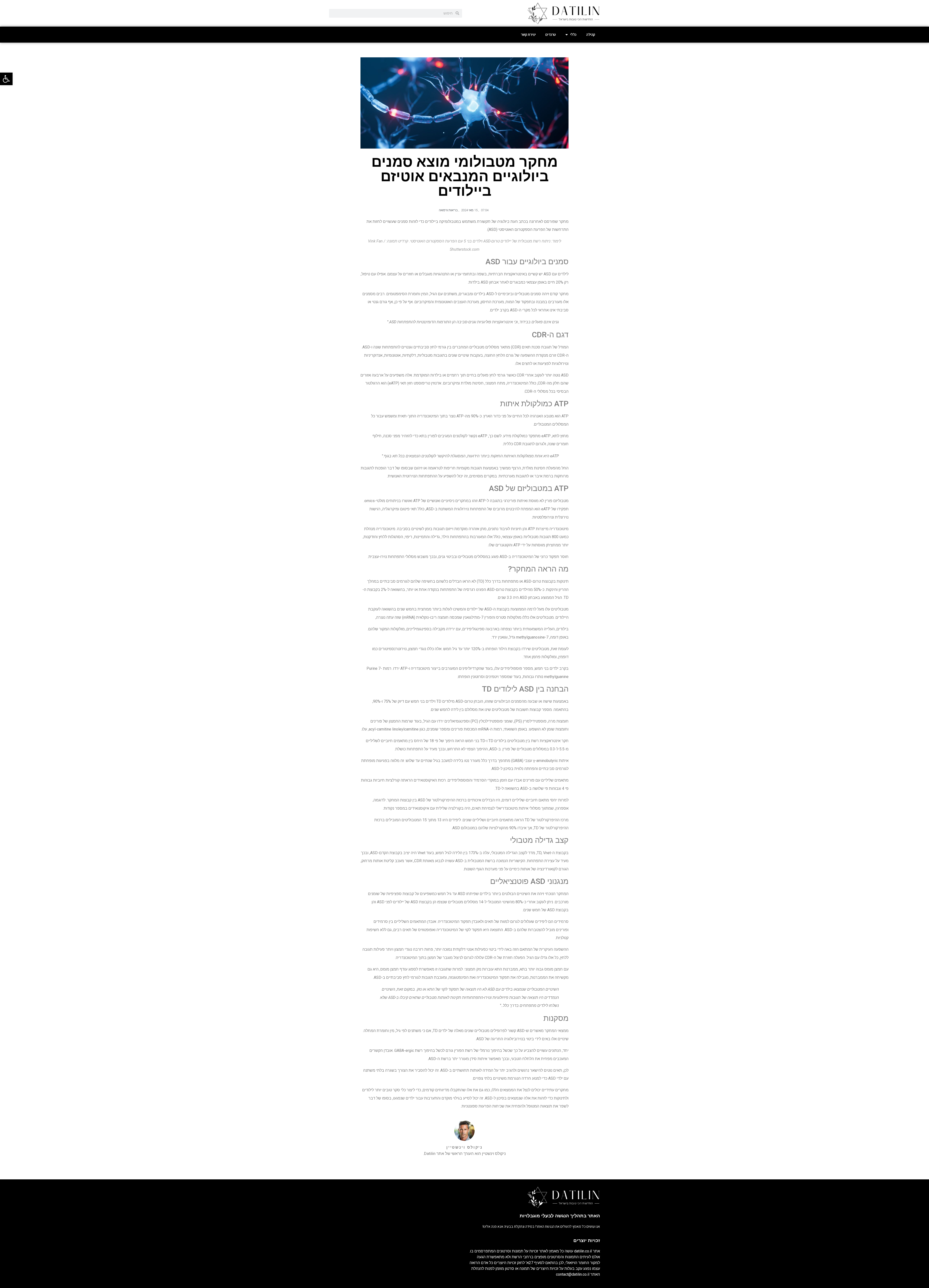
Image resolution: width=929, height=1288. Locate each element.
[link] (6, 79)
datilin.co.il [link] (583, 1251)
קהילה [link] (590, 34)
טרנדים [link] (550, 34)
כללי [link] (573, 34)
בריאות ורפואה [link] (448, 210)
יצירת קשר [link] (528, 34)
